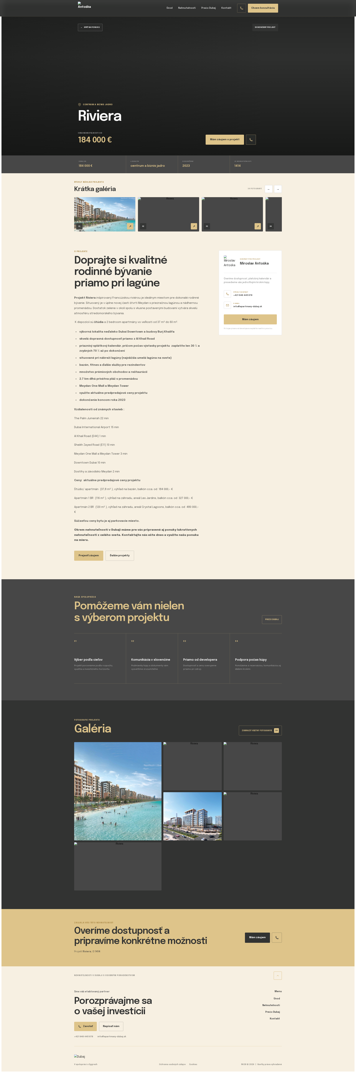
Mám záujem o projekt (225, 139)
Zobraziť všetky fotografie (260, 731)
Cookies (193, 1064)
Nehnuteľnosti (187, 8)
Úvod (169, 8)
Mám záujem (250, 319)
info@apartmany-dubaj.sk (112, 1037)
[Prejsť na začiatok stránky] (278, 976)
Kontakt (226, 8)
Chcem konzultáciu (263, 8)
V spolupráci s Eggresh (85, 1064)
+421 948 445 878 (83, 1037)
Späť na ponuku (90, 27)
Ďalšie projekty (120, 555)
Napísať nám (111, 1026)
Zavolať (88, 1026)
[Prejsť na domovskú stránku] (84, 8)
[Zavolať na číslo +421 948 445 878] (241, 8)
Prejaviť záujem (89, 555)
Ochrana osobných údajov (172, 1064)
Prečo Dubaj (208, 8)
